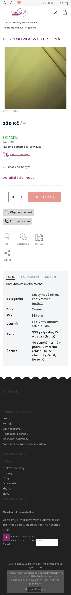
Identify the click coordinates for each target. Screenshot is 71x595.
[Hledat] (4, 3)
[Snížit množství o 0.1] (5, 197)
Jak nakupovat (12, 429)
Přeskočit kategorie (14, 454)
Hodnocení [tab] (30, 277)
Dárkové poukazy (13, 468)
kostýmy (38, 322)
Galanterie (9, 483)
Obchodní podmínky (15, 439)
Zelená (37, 309)
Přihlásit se (6, 537)
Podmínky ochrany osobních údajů (24, 444)
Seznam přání (20, 3)
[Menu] (5, 12)
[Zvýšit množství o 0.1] (21, 197)
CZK (50, 3)
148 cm (37, 316)
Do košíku (44, 197)
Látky (6, 478)
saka (36, 326)
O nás (6, 418)
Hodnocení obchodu (15, 434)
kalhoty (52, 322)
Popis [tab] (10, 277)
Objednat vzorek (21, 212)
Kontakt (8, 423)
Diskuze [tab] (51, 277)
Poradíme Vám (20, 221)
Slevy (6, 493)
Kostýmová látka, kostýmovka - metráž (45, 299)
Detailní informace (19, 177)
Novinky (7, 473)
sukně (45, 326)
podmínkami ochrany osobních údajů (22, 540)
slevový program (55, 13)
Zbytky (7, 488)
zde (35, 583)
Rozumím (34, 589)
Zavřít (52, 250)
